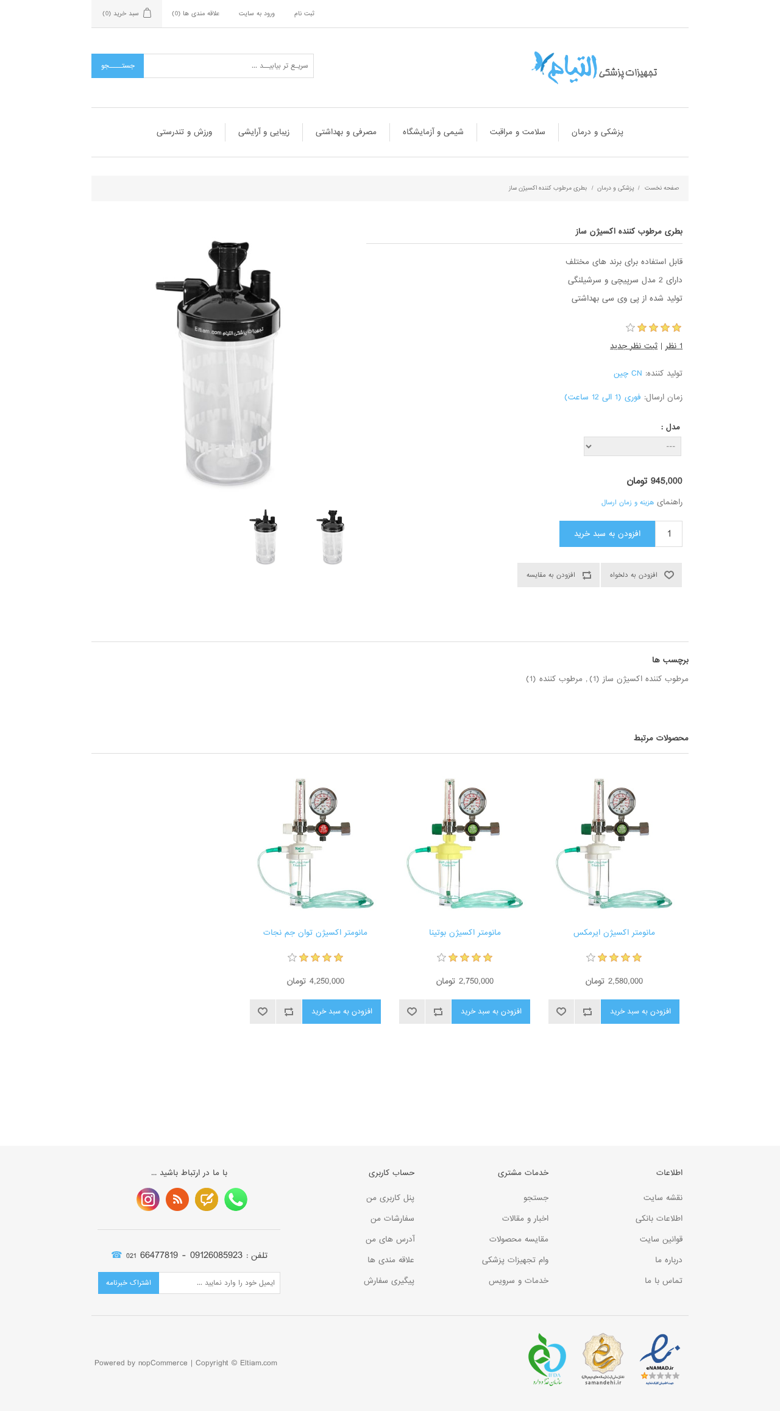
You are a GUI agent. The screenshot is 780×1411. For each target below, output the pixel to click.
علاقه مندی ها (390, 1260)
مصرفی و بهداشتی (346, 132)
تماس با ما (663, 1281)
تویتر (206, 1199)
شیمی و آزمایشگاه (433, 132)
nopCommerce (163, 1363)
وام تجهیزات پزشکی (515, 1260)
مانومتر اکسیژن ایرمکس (614, 932)
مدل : (670, 427)
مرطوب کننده (561, 679)
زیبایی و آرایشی (263, 132)
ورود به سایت (257, 13)
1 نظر (673, 346)
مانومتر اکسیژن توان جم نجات (315, 932)
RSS (177, 1199)
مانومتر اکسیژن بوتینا (465, 932)
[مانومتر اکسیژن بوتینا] (464, 843)
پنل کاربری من (390, 1198)
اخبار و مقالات (525, 1218)
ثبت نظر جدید (634, 346)
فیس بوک (235, 1199)
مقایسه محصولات (518, 1239)
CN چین (628, 373)
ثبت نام (304, 13)
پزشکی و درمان (597, 132)
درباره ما (668, 1260)
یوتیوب (148, 1199)
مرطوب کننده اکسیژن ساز (646, 679)
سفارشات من (392, 1218)
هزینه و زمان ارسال (627, 502)
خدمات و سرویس (518, 1281)
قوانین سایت (661, 1239)
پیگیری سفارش (389, 1281)
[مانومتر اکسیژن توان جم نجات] (315, 843)
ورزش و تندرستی (184, 132)
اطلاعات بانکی (659, 1218)
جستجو (535, 1198)
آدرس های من (390, 1239)
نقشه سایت (663, 1198)
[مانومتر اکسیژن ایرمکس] (614, 843)
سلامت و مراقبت (517, 132)
